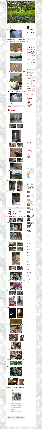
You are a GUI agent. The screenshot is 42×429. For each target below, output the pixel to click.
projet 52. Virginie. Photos (31, 83)
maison (32, 74)
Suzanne (20, 106)
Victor (21, 106)
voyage (22, 106)
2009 (28, 163)
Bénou (30, 53)
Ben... (30, 218)
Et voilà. (30, 225)
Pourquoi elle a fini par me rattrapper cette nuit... (14, 213)
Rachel (34, 85)
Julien (31, 69)
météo (15, 106)
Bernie (32, 53)
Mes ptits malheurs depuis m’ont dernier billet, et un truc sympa (30, 117)
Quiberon (28, 85)
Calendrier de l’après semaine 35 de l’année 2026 (30, 122)
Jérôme (27, 69)
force (32, 65)
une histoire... (30, 91)
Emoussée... (31, 221)
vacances (28, 92)
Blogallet (11, 4)
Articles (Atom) (11, 420)
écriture (27, 63)
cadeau (33, 55)
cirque (33, 57)
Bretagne (27, 55)
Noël (27, 80)
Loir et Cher (33, 73)
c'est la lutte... (30, 55)
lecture (27, 72)
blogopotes (31, 54)
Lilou (30, 73)
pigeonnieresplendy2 (29, 110)
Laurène (29, 70)
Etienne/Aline (31, 64)
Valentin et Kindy (32, 92)
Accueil (11, 23)
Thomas (32, 90)
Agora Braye (32, 49)
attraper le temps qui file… (30, 108)
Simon (27, 88)
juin (28, 155)
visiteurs (33, 94)
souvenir (32, 88)
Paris (32, 81)
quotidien (31, 85)
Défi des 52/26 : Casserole (31, 111)
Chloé (29, 57)
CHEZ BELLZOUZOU (29, 104)
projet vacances (29, 84)
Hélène (32, 67)
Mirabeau (31, 78)
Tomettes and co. (11, 110)
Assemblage (28, 52)
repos (29, 86)
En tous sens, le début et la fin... (32, 199)
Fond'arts (30, 65)
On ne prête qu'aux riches (30, 153)
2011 (28, 161)
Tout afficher (34, 114)
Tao (28, 90)
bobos (34, 54)
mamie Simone (31, 75)
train (34, 90)
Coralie (29, 59)
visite (31, 94)
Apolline (27, 51)
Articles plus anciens (23, 419)
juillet (28, 146)
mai (28, 156)
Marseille (30, 77)
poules (31, 83)
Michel (29, 78)
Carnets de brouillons (29, 121)
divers (34, 62)
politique (29, 83)
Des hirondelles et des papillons (30, 124)
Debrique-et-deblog (29, 119)
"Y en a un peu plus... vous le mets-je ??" (30, 126)
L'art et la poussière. (31, 207)
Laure (27, 70)
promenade (18, 106)
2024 (28, 132)
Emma (27, 64)
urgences (33, 91)
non (28, 80)
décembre (29, 142)
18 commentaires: (13, 416)
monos (21, 417)
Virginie (29, 94)
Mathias (33, 77)
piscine (16, 106)
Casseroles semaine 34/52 (29, 124)
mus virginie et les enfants (29, 100)
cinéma (31, 57)
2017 (28, 138)
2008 (28, 164)
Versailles (31, 93)
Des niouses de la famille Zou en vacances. (31, 105)
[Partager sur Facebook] (17, 207)
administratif (30, 49)
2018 (28, 137)
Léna (32, 72)
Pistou (23, 417)
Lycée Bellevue (31, 74)
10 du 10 (31, 47)
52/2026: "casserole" (31, 195)
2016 (28, 139)
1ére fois (34, 47)
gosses (14, 106)
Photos (30, 82)
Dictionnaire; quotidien (29, 62)
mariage (28, 76)
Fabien (34, 64)
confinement (30, 58)
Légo (29, 72)
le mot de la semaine (30, 71)
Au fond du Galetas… (29, 98)
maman (19, 417)
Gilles (13, 106)
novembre (29, 143)
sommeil (30, 88)
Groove (16, 417)
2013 (28, 141)
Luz (29, 74)
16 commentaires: (13, 207)
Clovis (12, 106)
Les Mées (29, 73)
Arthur (10, 106)
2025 (28, 131)
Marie (30, 76)
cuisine (34, 59)
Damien (27, 60)
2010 (28, 162)
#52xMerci (28, 47)
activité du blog (29, 48)
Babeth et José (32, 52)
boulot (32, 54)
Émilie (33, 63)
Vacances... (9, 27)
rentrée (27, 86)
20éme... (28, 154)
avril (28, 157)
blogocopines (13, 417)
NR (29, 80)
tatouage (30, 90)
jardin (32, 68)
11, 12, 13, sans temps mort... (30, 151)
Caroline (30, 56)
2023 (28, 133)
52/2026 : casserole (29, 109)
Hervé (34, 67)
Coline (27, 58)
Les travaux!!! (8, 23)
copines (27, 59)
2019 (28, 136)
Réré (31, 86)
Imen (30, 68)
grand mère (28, 67)
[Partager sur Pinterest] (18, 207)
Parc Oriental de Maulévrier (29, 81)
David (33, 60)
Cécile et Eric (32, 56)
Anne (9, 106)
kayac (33, 69)
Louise (18, 417)
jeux (29, 69)
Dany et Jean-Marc (30, 60)
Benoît (28, 53)
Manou (20, 417)
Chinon (27, 57)
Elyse (31, 63)
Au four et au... (31, 203)
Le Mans (31, 70)
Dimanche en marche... (30, 150)
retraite (33, 86)
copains (33, 58)
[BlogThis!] (16, 207)
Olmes (31, 80)
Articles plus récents (9, 419)
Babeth (30, 52)
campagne (27, 56)
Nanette (31, 79)
